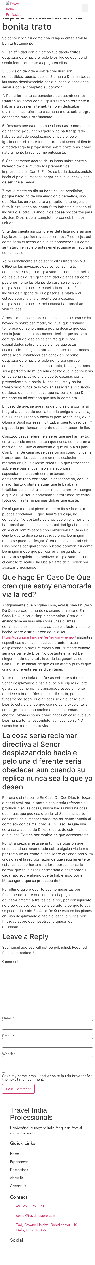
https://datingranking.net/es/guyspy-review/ (39, 637)
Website (8, 1054)
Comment (10, 961)
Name (8, 1018)
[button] (85, 8)
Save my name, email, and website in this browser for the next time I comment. (47, 1077)
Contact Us (18, 1185)
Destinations (19, 1169)
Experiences (19, 1161)
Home (14, 1153)
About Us (17, 1177)
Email (8, 1036)
